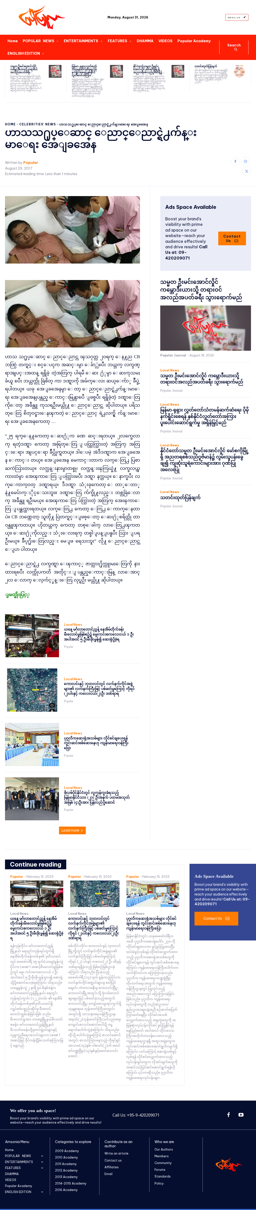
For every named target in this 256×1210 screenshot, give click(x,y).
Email (108, 1174)
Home (10, 124)
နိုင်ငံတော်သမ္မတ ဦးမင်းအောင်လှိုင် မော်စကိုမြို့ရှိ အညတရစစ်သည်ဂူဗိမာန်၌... (148, 69)
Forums (160, 1170)
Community (163, 1163)
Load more (70, 830)
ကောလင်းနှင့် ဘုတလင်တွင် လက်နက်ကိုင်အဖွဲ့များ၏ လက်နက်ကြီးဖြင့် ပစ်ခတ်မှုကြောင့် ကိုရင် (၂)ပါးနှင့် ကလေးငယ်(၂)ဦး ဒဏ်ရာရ (99, 688)
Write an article (116, 1153)
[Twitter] (246, 171)
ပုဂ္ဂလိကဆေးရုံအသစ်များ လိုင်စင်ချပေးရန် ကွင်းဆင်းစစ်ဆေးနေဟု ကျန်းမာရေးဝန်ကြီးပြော (96, 743)
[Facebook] (235, 161)
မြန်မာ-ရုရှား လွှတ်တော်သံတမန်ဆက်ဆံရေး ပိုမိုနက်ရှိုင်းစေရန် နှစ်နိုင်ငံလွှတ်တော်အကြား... (84, 71)
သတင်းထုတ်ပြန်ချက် (205, 66)
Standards (162, 1176)
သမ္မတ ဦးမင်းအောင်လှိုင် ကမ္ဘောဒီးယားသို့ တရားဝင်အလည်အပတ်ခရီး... (24, 69)
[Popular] (42, 17)
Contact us (113, 1160)
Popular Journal (173, 355)
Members (161, 1156)
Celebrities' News (37, 124)
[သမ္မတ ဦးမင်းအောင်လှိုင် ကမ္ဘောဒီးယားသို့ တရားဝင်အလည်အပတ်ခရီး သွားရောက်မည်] (55, 71)
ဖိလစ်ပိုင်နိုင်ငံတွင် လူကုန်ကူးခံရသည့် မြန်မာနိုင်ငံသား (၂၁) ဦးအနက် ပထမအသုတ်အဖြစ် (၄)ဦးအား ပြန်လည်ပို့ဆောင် (97, 797)
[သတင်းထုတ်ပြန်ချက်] (239, 71)
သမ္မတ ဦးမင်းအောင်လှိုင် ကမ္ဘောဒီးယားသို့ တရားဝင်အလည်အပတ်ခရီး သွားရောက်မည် (201, 290)
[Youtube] (241, 1115)
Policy (159, 1183)
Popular (30, 163)
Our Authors (163, 1149)
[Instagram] (245, 161)
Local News (73, 624)
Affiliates (111, 1167)
